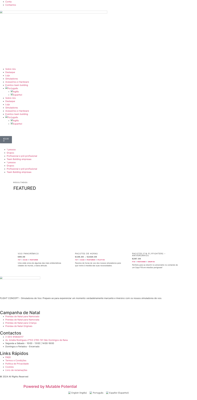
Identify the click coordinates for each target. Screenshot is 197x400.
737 (19, 260)
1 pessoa (11, 149)
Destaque (10, 72)
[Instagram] (116, 3)
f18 (133, 261)
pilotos (101, 260)
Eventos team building (16, 85)
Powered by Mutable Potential (50, 386)
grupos (151, 261)
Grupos (10, 152)
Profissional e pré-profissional (22, 156)
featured (34, 260)
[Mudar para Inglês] (104, 91)
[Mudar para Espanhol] (104, 94)
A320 (25, 260)
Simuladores (11, 78)
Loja (7, 75)
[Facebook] (101, 3)
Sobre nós (10, 69)
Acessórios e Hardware (17, 82)
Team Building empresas (19, 159)
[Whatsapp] (109, 3)
